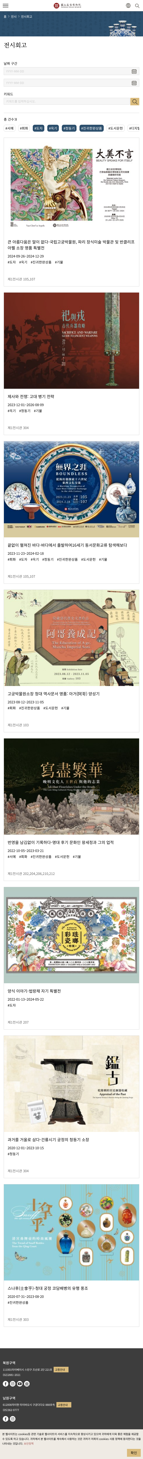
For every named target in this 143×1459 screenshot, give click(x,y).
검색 (134, 101)
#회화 (24, 128)
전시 (14, 16)
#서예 (9, 128)
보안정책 (29, 1443)
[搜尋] (138, 5)
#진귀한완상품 (91, 128)
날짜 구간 (10, 63)
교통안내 (60, 1369)
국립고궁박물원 (67, 5)
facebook (5, 1384)
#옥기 (53, 128)
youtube (20, 1384)
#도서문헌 (115, 128)
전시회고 (26, 16)
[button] (5, 5)
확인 (134, 1452)
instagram (12, 1384)
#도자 (38, 128)
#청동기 (69, 128)
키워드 (8, 94)
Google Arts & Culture (27, 1384)
